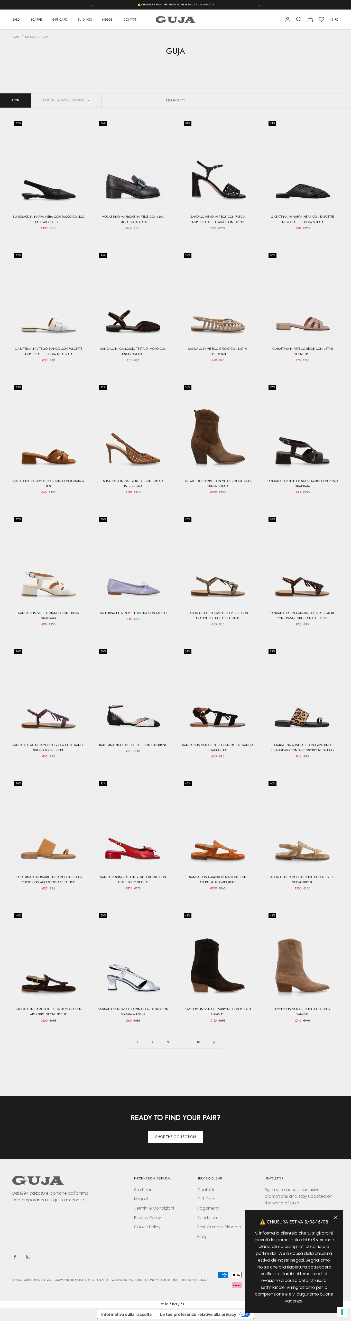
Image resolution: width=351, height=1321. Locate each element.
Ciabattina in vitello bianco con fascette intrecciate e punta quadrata (48, 351)
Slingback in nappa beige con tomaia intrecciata (133, 483)
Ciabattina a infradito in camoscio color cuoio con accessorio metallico (48, 880)
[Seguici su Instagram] (28, 1256)
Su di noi (142, 1190)
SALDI (16, 19)
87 (198, 1042)
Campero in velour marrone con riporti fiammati (218, 1012)
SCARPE (36, 19)
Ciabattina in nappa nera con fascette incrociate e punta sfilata (302, 219)
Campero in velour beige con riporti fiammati (302, 1012)
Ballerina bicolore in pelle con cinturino (133, 745)
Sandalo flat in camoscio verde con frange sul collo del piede (218, 615)
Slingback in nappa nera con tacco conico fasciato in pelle (48, 219)
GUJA (45, 37)
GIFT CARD (59, 19)
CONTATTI (130, 19)
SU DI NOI (85, 19)
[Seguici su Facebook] (14, 1256)
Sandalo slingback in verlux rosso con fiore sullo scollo (133, 880)
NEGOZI (107, 19)
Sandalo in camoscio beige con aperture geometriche (302, 880)
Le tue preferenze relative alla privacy (198, 1314)
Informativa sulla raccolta (126, 1314)
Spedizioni (207, 1218)
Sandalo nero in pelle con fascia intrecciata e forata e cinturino (217, 219)
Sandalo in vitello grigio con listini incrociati (217, 351)
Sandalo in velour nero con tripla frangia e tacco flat (218, 748)
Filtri (15, 100)
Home (16, 37)
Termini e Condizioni (154, 1208)
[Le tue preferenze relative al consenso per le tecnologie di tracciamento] (342, 1312)
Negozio (30, 37)
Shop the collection (175, 1136)
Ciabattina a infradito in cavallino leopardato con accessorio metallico (302, 748)
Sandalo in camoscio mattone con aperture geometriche (217, 880)
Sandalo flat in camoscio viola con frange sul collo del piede (48, 748)
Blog (201, 1236)
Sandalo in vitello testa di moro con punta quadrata (302, 483)
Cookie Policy (147, 1227)
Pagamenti (208, 1208)
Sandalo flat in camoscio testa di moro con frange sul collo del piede (302, 615)
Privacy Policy (147, 1218)
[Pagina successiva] (214, 1042)
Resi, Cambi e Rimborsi (219, 1227)
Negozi (141, 1199)
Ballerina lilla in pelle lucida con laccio (133, 613)
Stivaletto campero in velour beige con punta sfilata (218, 483)
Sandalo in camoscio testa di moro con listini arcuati (133, 351)
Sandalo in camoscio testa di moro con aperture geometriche (48, 1012)
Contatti (205, 1190)
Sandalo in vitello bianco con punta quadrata (48, 615)
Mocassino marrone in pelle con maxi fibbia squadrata (133, 219)
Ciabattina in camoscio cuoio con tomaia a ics (48, 483)
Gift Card (206, 1199)
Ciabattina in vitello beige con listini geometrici (302, 351)
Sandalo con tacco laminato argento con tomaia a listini (133, 1012)
